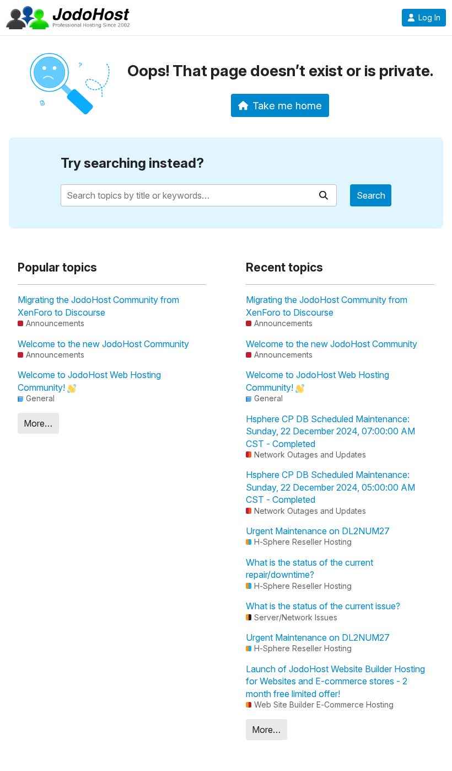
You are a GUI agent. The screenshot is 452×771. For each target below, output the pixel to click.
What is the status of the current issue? (323, 606)
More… (38, 423)
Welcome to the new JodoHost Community (103, 343)
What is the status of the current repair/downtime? (309, 568)
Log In (429, 17)
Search (371, 195)
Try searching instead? (132, 163)
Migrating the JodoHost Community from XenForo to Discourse (98, 305)
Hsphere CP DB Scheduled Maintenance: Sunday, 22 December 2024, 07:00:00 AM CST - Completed (330, 431)
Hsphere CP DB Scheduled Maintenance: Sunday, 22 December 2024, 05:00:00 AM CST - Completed (330, 487)
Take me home (287, 105)
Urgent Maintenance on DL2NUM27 (318, 530)
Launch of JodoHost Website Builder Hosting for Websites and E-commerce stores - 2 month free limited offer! (335, 681)
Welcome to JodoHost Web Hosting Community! (89, 380)
